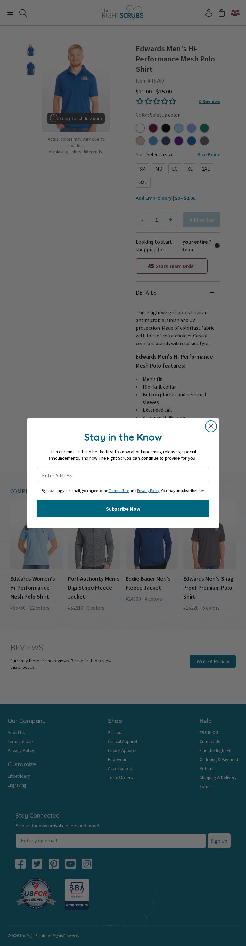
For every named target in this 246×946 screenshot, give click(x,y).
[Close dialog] (211, 426)
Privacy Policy (148, 491)
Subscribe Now (123, 508)
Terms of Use (119, 491)
